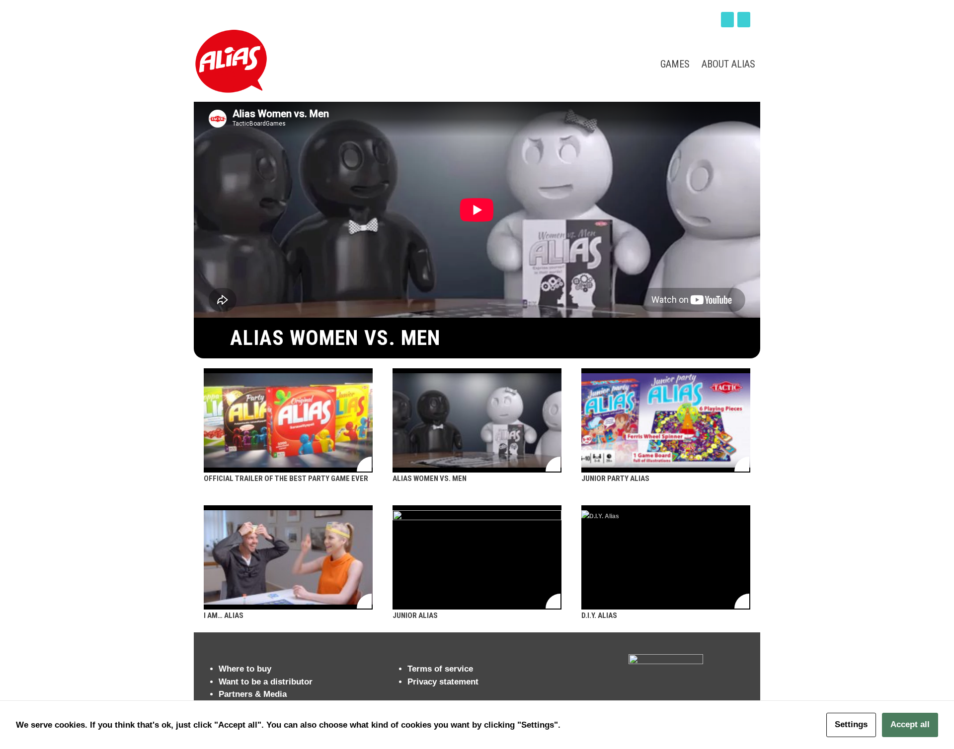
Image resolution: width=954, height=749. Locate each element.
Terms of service (440, 669)
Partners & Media (253, 694)
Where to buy (245, 669)
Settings (851, 724)
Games (675, 64)
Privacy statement (442, 681)
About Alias (728, 64)
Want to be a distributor (266, 681)
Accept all (910, 724)
